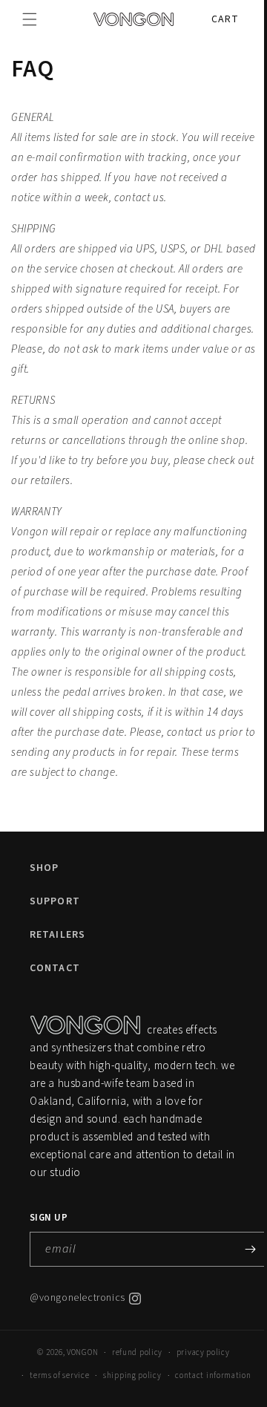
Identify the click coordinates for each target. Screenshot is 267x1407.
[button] (29, 19)
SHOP (44, 888)
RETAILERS (57, 954)
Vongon (77, 1372)
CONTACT (55, 988)
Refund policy (131, 1372)
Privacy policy (197, 1372)
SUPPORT (55, 921)
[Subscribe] (250, 1269)
